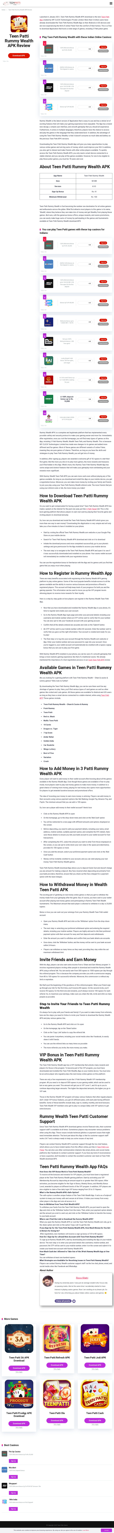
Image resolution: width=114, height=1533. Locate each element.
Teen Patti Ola (57, 1413)
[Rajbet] (48, 364)
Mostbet (12, 1468)
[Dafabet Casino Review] (48, 384)
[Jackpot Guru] (48, 422)
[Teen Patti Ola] (57, 1408)
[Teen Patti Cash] (95, 1408)
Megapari (13, 1484)
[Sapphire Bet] (48, 326)
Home (3, 10)
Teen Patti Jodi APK (95, 1357)
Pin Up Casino (14, 1452)
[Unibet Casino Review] (48, 403)
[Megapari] (48, 91)
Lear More (86, 1530)
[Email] (74, 1301)
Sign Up (103, 47)
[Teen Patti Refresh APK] (57, 1352)
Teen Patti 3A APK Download (19, 1359)
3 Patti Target (91, 509)
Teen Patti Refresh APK (57, 1357)
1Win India (13, 1500)
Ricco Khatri (82, 1277)
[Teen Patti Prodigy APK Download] (19, 1408)
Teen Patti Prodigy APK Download (19, 1415)
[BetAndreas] (48, 345)
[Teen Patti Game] (11, 3)
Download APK (19, 56)
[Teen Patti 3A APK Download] (19, 1352)
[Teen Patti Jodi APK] (95, 1352)
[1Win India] (48, 111)
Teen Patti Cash (95, 1413)
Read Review (103, 51)
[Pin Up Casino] (48, 53)
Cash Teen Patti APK (96, 660)
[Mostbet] (48, 72)
